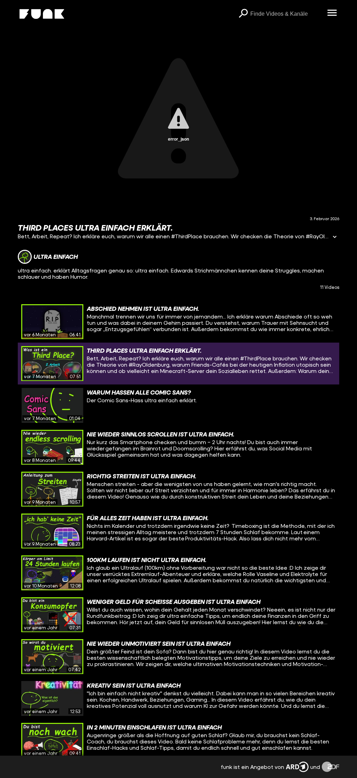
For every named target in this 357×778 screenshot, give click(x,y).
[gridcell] (178, 321)
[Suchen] (243, 14)
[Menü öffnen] (332, 13)
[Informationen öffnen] (334, 237)
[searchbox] (286, 14)
